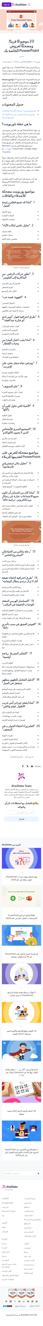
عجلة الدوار (28, 1228)
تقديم (21, 56)
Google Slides (7, 1203)
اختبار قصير (28, 1203)
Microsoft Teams (9, 1211)
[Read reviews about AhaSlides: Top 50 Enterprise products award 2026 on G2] (13, 1293)
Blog (26, 1252)
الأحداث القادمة (29, 1260)
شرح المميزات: (29, 1198)
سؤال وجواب (28, 1215)
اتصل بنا (4, 1248)
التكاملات (5, 1198)
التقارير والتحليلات (30, 1236)
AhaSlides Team (21, 786)
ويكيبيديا (15, 746)
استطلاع (27, 1207)
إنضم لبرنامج (28, 1269)
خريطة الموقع (20, 1306)
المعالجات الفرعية (8, 1279)
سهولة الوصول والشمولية (10, 1275)
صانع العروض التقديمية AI (32, 1219)
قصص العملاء (28, 1273)
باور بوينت (5, 1207)
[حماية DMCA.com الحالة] (7, 1305)
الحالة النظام (34, 1306)
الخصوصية (5, 1260)
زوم (3, 1215)
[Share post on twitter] (27, 766)
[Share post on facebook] (23, 766)
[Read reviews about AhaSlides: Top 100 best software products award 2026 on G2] (30, 1293)
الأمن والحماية (6, 1271)
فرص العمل (6, 1252)
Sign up (6, 4)
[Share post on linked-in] (32, 766)
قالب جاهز (27, 1256)
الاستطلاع (27, 1223)
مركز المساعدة (29, 1264)
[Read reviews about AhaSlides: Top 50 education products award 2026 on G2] (22, 1293)
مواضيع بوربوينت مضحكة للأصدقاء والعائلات (19, 110)
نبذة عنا (4, 1243)
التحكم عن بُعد (28, 1232)
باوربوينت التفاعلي (16, 757)
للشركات (5, 1231)
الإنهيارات (8, 148)
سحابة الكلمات (29, 1211)
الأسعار (4, 1223)
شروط (4, 1256)
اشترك (21, 819)
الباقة (3, 1227)
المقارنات (27, 1248)
